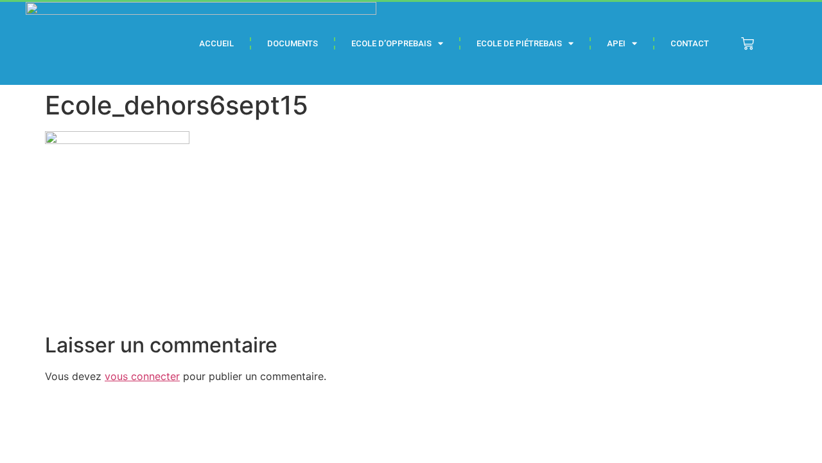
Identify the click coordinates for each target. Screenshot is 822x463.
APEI (616, 43)
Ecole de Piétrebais (519, 43)
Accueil (216, 43)
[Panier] (747, 44)
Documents (292, 43)
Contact (689, 43)
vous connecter (142, 376)
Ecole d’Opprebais (391, 43)
